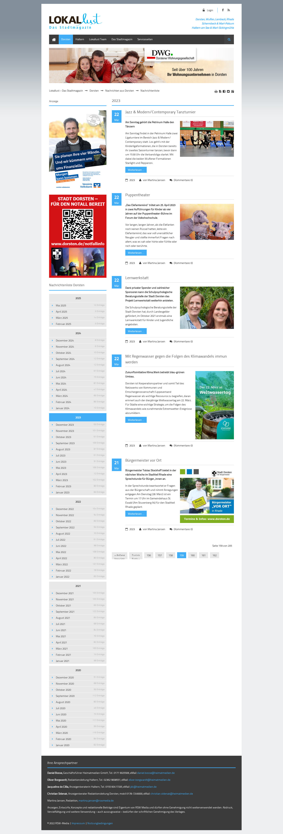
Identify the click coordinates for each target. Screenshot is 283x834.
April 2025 (80, 311)
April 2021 (80, 642)
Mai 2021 (80, 636)
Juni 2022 (80, 546)
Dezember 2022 (80, 509)
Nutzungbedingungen (100, 823)
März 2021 (80, 648)
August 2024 (80, 365)
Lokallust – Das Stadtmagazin (66, 90)
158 (171, 555)
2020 (78, 670)
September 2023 (80, 443)
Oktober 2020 (80, 689)
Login (210, 10)
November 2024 (80, 346)
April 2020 (80, 726)
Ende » (136, 559)
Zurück (136, 555)
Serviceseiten (145, 39)
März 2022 (80, 564)
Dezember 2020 (80, 677)
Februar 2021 (80, 654)
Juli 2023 (80, 455)
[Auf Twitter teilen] (228, 91)
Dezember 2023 (80, 424)
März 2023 (80, 480)
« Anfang (119, 555)
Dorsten (65, 39)
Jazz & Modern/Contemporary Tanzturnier (160, 111)
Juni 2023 (80, 461)
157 (160, 555)
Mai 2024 (80, 383)
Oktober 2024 (80, 352)
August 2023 (80, 449)
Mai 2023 (80, 468)
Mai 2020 (80, 720)
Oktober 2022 (80, 521)
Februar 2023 (80, 486)
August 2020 (80, 702)
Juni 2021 (80, 630)
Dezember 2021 (80, 593)
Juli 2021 (80, 624)
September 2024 (80, 359)
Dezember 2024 (80, 340)
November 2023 (80, 431)
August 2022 (80, 533)
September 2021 (80, 611)
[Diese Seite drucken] (216, 91)
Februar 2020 (80, 739)
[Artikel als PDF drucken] (220, 91)
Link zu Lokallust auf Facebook (222, 10)
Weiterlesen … (134, 169)
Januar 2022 (80, 576)
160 (193, 555)
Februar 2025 (80, 324)
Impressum (78, 823)
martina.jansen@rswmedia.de (96, 800)
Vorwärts (119, 559)
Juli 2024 (80, 371)
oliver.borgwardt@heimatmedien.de (149, 779)
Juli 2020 (80, 708)
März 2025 (80, 317)
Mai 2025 (80, 305)
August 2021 (80, 618)
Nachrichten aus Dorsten (119, 90)
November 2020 (80, 683)
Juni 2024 (80, 377)
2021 (78, 586)
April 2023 (80, 474)
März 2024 (80, 396)
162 (215, 555)
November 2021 (80, 599)
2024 (78, 333)
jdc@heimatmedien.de (143, 786)
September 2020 (80, 696)
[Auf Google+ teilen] (232, 91)
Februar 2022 (80, 570)
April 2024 (80, 389)
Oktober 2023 (80, 437)
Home (52, 36)
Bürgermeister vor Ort (143, 460)
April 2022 (80, 558)
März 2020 (80, 733)
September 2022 (80, 527)
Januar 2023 (80, 492)
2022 (78, 501)
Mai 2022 (80, 552)
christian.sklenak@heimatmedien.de (172, 793)
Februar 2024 (80, 402)
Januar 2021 (80, 661)
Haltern (79, 39)
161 (204, 555)
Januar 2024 (80, 408)
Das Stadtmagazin (121, 39)
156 (149, 555)
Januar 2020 (80, 745)
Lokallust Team (97, 39)
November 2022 (80, 515)
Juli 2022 (80, 539)
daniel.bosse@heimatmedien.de (156, 773)
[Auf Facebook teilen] (224, 91)
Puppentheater (137, 194)
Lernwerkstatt (137, 277)
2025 (78, 298)
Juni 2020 (80, 714)
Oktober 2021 (80, 605)
